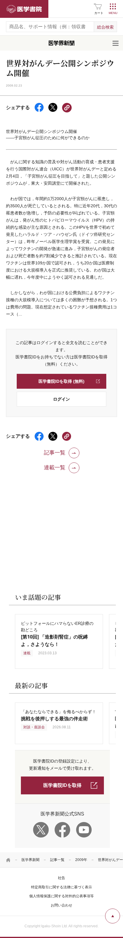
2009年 (81, 860)
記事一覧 (57, 860)
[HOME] (8, 859)
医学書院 (24, 9)
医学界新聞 (30, 860)
